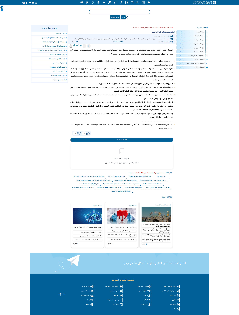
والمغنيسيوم (89, 61)
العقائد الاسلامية (143, 286)
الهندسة (174, 309)
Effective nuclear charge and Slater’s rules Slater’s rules (94, 180)
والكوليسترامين (167, 113)
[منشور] (98, 3)
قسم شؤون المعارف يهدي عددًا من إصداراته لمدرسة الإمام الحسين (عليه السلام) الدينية (156, 235)
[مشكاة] (104, 3)
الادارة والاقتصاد (86, 295)
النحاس (93, 69)
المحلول (140, 72)
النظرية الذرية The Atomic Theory (89, 184)
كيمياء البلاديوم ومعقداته (57, 59)
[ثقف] (87, 3)
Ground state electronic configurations (109, 187)
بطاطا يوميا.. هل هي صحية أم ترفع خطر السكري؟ (122, 227)
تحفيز (93, 102)
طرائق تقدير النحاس (59, 63)
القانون (174, 300)
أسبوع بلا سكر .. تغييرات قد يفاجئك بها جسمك (123, 239)
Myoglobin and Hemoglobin (133, 187)
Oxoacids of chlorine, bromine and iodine (153, 180)
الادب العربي (172, 295)
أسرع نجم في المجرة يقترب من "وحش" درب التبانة (88, 239)
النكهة (165, 91)
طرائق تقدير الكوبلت (58, 80)
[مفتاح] (115, 3)
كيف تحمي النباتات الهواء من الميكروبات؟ (90, 232)
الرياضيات (88, 304)
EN (2, 7)
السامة (99, 69)
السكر (128, 95)
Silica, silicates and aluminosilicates (125, 180)
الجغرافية (116, 295)
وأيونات (81, 69)
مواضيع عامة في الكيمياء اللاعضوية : (143, 28)
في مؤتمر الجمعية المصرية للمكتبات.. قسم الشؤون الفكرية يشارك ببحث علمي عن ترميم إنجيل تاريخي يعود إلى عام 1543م (156, 230)
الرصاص (160, 72)
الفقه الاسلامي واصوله (112, 286)
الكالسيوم (98, 61)
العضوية (135, 76)
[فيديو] (132, 3)
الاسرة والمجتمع (114, 291)
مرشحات (78, 76)
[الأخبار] (143, 3)
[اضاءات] (92, 3)
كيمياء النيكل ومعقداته (58, 76)
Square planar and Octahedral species (158, 187)
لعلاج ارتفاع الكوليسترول (158, 117)
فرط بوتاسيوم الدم (102, 113)
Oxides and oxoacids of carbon (152, 184)
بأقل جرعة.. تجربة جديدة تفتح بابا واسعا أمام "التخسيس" (121, 235)
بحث (123, 17)
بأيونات (119, 72)
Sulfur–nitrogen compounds (116, 176)
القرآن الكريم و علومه (170, 286)
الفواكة (121, 87)
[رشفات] (109, 3)
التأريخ (146, 295)
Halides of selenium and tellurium (121, 191)
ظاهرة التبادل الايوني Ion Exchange (53, 46)
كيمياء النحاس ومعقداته (57, 67)
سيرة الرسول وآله (86, 286)
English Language (113, 300)
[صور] (137, 3)
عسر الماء (124, 61)
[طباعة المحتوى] (70, 46)
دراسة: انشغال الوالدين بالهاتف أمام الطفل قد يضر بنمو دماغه (87, 228)
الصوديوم (157, 65)
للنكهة (126, 91)
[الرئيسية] (148, 3)
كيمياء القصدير (60, 34)
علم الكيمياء (201, 28)
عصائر (127, 87)
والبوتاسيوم (90, 72)
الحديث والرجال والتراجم (169, 291)
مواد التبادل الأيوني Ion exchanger (54, 42)
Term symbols (161, 176)
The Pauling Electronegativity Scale (140, 176)
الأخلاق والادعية (143, 291)
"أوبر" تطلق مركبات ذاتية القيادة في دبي (90, 236)
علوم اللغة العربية (86, 291)
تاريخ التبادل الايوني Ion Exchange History (51, 50)
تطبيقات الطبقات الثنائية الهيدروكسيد (53, 38)
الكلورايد (150, 76)
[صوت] (126, 3)
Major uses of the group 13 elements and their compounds (121, 184)
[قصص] (81, 3)
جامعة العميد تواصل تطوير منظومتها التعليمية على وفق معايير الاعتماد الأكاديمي (156, 225)
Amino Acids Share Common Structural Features (89, 176)
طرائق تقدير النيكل (59, 71)
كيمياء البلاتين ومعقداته (57, 55)
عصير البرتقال (109, 87)
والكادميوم (152, 72)
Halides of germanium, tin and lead (83, 187)
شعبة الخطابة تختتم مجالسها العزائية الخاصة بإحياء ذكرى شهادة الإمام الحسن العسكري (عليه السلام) (156, 240)
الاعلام (146, 300)
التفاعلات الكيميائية (83, 102)
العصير (116, 91)
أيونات (104, 61)
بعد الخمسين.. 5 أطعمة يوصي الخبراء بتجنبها (123, 231)
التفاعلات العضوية (106, 84)
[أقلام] (120, 3)
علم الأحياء (116, 304)
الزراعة (89, 300)
